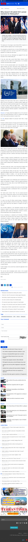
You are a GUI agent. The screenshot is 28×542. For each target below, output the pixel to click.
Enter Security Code (5, 336)
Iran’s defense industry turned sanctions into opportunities (13, 464)
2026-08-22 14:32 (6, 441)
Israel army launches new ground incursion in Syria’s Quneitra (13, 436)
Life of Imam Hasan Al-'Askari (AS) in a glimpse (16, 405)
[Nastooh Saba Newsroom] (23, 540)
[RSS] (24, 523)
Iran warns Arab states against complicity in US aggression (15, 374)
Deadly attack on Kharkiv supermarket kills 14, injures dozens (13, 306)
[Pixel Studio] (26, 540)
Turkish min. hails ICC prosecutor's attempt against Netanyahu (14, 295)
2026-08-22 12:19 (24, 458)
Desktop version (14, 527)
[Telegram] (17, 523)
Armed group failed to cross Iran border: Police (11, 481)
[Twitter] (21, 523)
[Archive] (26, 523)
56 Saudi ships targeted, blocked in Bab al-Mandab (13, 359)
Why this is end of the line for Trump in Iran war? (12, 349)
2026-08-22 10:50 (23, 471)
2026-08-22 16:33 (6, 428)
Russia (18, 316)
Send (2, 341)
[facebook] (23, 523)
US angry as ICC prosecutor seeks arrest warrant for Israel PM (14, 304)
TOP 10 (4, 347)
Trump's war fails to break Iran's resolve (15, 398)
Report (2, 403)
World (2, 8)
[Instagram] (19, 523)
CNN (3, 118)
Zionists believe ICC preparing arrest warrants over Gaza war (13, 311)
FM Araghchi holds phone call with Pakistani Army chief (14, 362)
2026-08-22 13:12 (6, 445)
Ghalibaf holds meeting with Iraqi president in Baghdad (14, 368)
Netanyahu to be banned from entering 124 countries (12, 292)
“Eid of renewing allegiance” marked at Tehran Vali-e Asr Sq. (13, 473)
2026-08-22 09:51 (23, 481)
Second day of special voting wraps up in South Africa (12, 297)
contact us (25, 533)
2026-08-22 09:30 (6, 484)
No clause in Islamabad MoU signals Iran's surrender (13, 353)
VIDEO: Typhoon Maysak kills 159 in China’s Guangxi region (13, 447)
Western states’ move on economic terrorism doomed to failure (14, 460)
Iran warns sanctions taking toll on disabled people (11, 299)
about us (20, 533)
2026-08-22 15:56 (21, 434)
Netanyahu (3, 112)
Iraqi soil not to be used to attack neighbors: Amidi (11, 454)
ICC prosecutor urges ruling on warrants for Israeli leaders (13, 302)
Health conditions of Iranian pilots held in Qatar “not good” (13, 451)
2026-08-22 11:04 (6, 469)
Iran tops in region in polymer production (9, 434)
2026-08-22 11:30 (6, 465)
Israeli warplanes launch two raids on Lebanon (10, 471)
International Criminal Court (7, 316)
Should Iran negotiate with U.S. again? (15, 384)
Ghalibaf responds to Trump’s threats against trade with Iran (13, 427)
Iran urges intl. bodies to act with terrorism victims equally (13, 467)
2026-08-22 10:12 (6, 478)
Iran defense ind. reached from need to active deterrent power (13, 477)
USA (14, 316)
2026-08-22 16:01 (6, 432)
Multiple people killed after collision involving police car (12, 443)
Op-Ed (2, 378)
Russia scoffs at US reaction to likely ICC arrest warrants (13, 309)
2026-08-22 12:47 (6, 452)
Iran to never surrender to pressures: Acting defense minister (13, 430)
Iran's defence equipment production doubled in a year (14, 351)
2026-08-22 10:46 (6, 475)
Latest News (4, 425)
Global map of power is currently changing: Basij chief (12, 440)
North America (7, 8)
